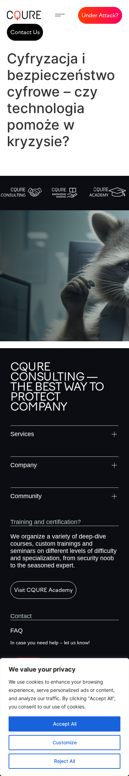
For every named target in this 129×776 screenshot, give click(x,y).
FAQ (16, 630)
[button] (59, 15)
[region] (64, 717)
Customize (65, 742)
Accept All (64, 724)
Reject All (64, 761)
